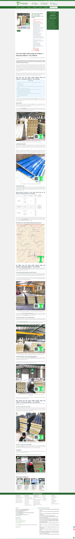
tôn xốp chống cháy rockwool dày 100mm (24, 357)
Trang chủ (17, 9)
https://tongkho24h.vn (19, 522)
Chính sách (22, 7)
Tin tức (40, 7)
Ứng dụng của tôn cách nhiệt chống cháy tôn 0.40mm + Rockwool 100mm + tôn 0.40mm (28, 93)
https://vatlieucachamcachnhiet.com (20, 521)
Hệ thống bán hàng (53, 501)
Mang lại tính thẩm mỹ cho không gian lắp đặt (24, 92)
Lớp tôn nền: (19, 83)
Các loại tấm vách (27, 503)
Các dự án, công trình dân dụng (22, 94)
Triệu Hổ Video (53, 502)
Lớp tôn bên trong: (20, 85)
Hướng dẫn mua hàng (18, 502)
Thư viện (45, 7)
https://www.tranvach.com (19, 519)
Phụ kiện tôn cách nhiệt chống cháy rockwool (22, 88)
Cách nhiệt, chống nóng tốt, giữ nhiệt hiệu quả (24, 90)
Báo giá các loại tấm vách (36, 503)
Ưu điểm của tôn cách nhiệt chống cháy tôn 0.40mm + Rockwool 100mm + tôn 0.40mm (28, 89)
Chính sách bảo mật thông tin (19, 497)
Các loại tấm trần (27, 501)
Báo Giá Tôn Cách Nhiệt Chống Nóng (37, 498)
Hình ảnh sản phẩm (53, 497)
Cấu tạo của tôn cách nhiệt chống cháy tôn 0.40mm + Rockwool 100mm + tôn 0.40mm (28, 82)
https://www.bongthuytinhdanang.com (21, 520)
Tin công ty (43, 497)
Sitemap (46, 0)
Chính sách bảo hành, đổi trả (19, 501)
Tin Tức (49, 0)
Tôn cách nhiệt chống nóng (22, 9)
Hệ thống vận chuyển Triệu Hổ (55, 503)
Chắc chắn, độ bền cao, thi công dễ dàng (23, 91)
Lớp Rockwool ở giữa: (20, 84)
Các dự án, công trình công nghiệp (22, 95)
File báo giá (34, 7)
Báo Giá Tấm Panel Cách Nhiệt (37, 499)
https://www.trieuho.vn (19, 518)
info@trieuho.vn (19, 515)
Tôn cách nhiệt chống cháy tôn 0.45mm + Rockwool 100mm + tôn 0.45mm (30, 454)
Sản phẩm (28, 7)
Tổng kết (17, 96)
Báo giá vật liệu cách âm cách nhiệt (37, 505)
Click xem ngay (40, 23)
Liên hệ (54, 0)
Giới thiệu (17, 7)
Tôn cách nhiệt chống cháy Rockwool (32, 9)
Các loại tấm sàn (27, 502)
